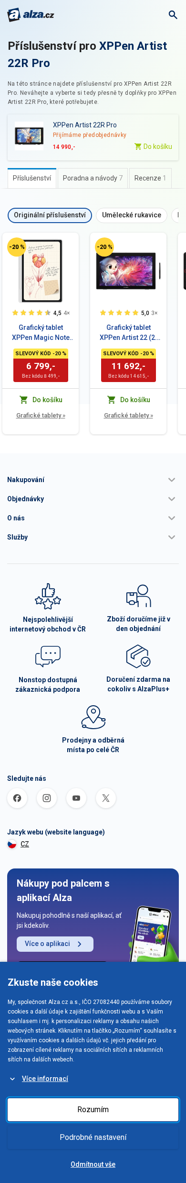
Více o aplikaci (47, 943)
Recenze (150, 178)
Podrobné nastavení (93, 1137)
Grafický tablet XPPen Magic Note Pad (41, 333)
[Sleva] (16, 247)
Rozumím (93, 1109)
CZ (25, 844)
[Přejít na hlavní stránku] (30, 15)
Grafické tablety (40, 415)
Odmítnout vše (93, 1164)
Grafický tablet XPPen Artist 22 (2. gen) (128, 333)
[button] (93, 480)
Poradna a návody (93, 178)
